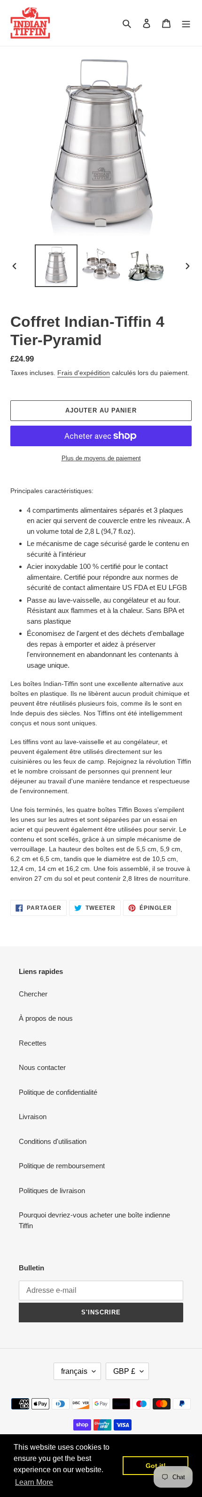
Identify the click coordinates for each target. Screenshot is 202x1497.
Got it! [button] (156, 1465)
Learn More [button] (34, 1482)
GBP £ (124, 1371)
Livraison (33, 1117)
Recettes (33, 1043)
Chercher (33, 994)
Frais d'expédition (83, 372)
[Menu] (186, 23)
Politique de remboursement (62, 1166)
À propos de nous (46, 1018)
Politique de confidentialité (58, 1092)
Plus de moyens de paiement (101, 458)
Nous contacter (42, 1067)
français (74, 1371)
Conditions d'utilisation (52, 1141)
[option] (56, 265)
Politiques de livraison (52, 1191)
